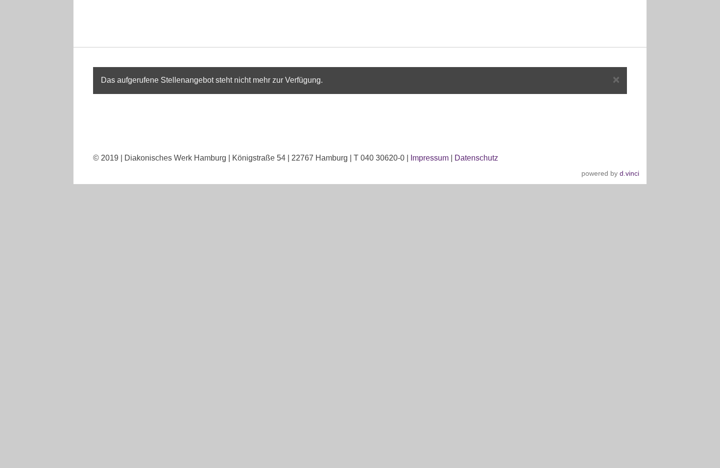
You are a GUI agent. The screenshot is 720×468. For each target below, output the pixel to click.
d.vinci (629, 173)
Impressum (429, 158)
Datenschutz (476, 158)
